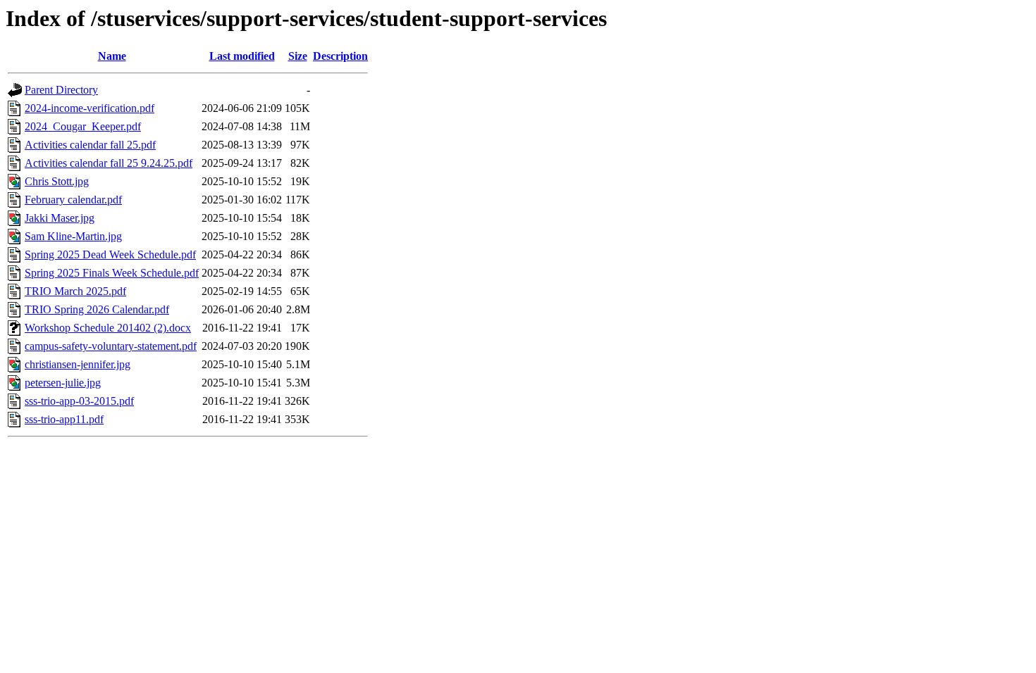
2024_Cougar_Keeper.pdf (83, 126)
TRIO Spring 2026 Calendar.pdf (97, 309)
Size (297, 56)
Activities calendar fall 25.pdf (90, 145)
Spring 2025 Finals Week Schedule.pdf (112, 273)
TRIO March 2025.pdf (75, 291)
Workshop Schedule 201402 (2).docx (108, 328)
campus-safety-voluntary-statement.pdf (111, 346)
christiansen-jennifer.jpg (77, 364)
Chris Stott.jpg (57, 181)
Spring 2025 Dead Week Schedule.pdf (110, 254)
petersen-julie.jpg (63, 383)
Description (340, 56)
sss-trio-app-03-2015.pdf (79, 401)
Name (112, 56)
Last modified (242, 56)
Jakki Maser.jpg (59, 218)
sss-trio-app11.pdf (64, 419)
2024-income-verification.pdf (89, 108)
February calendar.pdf (73, 200)
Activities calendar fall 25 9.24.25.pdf (108, 163)
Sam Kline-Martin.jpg (73, 236)
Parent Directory (61, 90)
